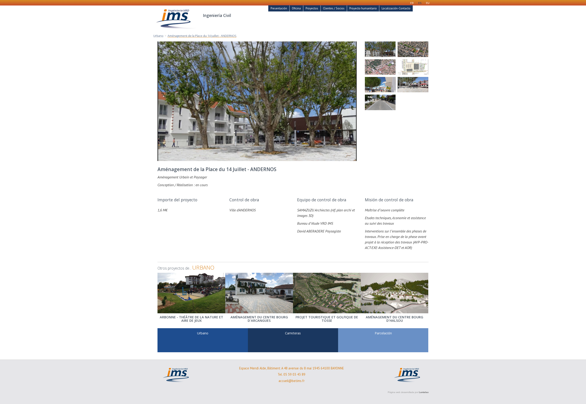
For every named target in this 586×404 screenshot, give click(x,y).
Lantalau (424, 392)
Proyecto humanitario (363, 8)
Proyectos (312, 8)
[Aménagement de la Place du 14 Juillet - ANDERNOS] (380, 49)
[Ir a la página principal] (175, 31)
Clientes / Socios (334, 8)
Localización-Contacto (396, 8)
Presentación (279, 8)
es (419, 3)
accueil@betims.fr (292, 381)
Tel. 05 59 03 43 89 (291, 374)
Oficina (296, 8)
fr (412, 3)
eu (427, 3)
